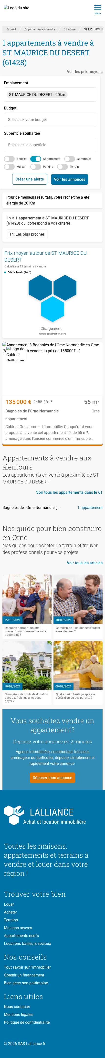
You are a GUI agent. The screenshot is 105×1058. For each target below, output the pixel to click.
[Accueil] (19, 10)
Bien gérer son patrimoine (26, 983)
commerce (84, 159)
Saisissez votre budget (27, 119)
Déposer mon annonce (52, 777)
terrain (74, 166)
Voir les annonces (69, 179)
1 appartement (90, 507)
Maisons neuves (18, 928)
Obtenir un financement (24, 975)
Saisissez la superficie (27, 145)
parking (48, 166)
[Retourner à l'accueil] (52, 816)
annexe (21, 159)
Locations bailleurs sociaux (27, 943)
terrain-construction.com (52, 333)
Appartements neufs (21, 935)
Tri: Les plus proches (27, 234)
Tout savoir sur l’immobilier (27, 967)
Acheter (10, 912)
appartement (51, 159)
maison (21, 166)
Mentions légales (18, 1014)
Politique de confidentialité (27, 1022)
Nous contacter (17, 1006)
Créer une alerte (29, 179)
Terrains (11, 920)
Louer (9, 904)
